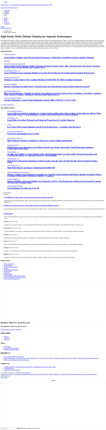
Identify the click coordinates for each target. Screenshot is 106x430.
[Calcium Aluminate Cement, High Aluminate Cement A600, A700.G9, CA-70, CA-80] (13, 98)
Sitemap (28, 372)
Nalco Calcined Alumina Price (12, 279)
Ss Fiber (6, 268)
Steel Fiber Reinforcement (11, 267)
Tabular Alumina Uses (54, 374)
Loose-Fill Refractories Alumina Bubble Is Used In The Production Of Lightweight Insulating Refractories (49, 73)
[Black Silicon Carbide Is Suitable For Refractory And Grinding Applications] (14, 138)
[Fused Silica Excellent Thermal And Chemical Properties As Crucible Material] (12, 118)
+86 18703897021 (9, 368)
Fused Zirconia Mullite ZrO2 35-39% (23, 134)
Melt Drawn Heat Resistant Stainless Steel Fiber (16, 360)
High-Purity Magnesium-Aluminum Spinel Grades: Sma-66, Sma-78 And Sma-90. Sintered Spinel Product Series (52, 161)
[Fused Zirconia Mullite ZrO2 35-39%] (15, 131)
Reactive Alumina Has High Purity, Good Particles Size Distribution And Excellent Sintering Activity (47, 86)
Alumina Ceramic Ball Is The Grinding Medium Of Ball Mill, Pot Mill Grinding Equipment (43, 80)
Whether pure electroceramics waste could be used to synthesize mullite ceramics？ (31, 205)
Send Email (4, 377)
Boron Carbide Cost (9, 264)
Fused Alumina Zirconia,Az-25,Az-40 (23, 188)
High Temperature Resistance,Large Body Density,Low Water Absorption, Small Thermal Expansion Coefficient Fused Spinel (50, 148)
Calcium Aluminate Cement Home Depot (15, 277)
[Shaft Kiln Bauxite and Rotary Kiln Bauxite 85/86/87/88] (13, 165)
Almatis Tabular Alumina (89, 374)
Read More (7, 61)
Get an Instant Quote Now (7, 329)
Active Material (8, 265)
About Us (6, 22)
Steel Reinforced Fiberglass (11, 270)
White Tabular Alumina (76, 374)
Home (5, 18)
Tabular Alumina (65, 374)
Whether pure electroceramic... (12, 349)
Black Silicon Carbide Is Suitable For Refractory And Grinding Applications (39, 140)
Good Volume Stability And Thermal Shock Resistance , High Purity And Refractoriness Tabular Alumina (49, 57)
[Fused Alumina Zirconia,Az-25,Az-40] (15, 186)
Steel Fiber (7, 273)
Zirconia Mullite (8, 274)
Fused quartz (8, 214)
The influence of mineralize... (11, 348)
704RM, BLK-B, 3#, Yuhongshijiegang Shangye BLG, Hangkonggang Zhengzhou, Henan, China (26, 5)
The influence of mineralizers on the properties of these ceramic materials (28, 197)
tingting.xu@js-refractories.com (9, 7)
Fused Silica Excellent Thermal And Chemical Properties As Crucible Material (41, 120)
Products (6, 19)
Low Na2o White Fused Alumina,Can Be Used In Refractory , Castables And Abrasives (44, 127)
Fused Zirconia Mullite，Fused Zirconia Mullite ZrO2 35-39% (17, 374)
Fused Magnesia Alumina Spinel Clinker (14, 276)
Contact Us (7, 23)
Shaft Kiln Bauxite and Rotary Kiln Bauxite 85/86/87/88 (31, 168)
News (5, 21)
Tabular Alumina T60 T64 (41, 374)
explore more (18, 329)
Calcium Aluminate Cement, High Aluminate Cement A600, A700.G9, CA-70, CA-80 (39, 100)
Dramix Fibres (8, 271)
